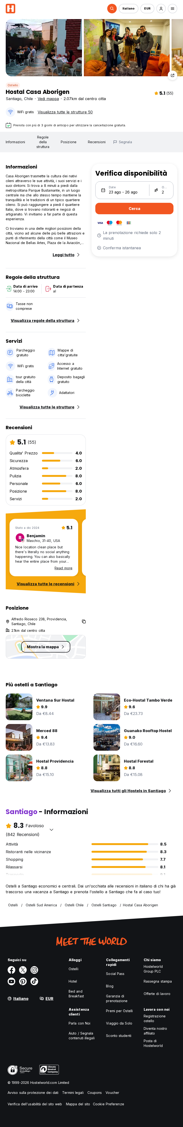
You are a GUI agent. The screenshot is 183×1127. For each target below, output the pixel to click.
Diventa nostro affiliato (155, 1030)
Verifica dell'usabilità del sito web (35, 1104)
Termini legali (72, 1093)
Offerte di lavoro (157, 994)
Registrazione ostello (155, 1018)
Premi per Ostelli (119, 1011)
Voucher (112, 1093)
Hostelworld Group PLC (153, 968)
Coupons (94, 1093)
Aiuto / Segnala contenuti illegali (82, 1035)
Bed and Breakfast (76, 993)
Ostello (13, 85)
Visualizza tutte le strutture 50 (65, 112)
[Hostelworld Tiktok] (34, 981)
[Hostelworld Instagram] (34, 970)
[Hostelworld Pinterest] (23, 981)
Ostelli (73, 969)
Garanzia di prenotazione (116, 998)
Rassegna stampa (158, 981)
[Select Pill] (112, 8)
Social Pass (115, 974)
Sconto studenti (118, 1036)
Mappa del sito (78, 1104)
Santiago (13, 98)
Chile (28, 98)
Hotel (73, 981)
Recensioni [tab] (97, 142)
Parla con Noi (79, 1023)
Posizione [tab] (68, 142)
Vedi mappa (48, 98)
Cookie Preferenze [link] (108, 1104)
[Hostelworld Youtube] (11, 981)
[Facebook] (11, 970)
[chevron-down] (51, 829)
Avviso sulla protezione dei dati (33, 1093)
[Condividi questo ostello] (172, 75)
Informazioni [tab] (15, 142)
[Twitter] (23, 970)
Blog (109, 986)
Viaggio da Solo (119, 1023)
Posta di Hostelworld (153, 1043)
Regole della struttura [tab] (42, 142)
